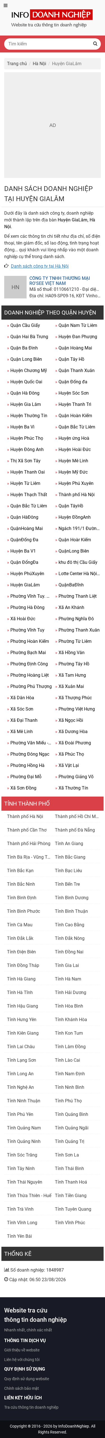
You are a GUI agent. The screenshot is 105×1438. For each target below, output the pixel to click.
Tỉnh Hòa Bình (69, 1006)
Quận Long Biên (24, 359)
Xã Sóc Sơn (20, 709)
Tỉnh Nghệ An (20, 1087)
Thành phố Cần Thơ (26, 830)
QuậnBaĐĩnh (69, 585)
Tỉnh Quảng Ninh (24, 1141)
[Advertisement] (52, 125)
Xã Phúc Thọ (69, 754)
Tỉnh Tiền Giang (71, 1195)
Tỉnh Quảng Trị (69, 1141)
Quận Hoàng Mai (73, 348)
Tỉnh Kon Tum (69, 1033)
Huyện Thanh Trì (73, 404)
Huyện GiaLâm (23, 585)
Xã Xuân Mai (69, 686)
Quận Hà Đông (23, 393)
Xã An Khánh (69, 607)
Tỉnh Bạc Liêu (68, 870)
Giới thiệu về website (21, 1350)
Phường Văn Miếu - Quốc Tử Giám (29, 743)
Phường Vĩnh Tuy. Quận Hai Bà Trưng (29, 596)
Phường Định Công (27, 664)
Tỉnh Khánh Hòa (71, 1019)
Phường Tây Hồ (72, 664)
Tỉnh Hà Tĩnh (20, 992)
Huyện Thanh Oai (26, 472)
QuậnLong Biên (72, 551)
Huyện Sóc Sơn (72, 393)
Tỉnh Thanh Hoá (71, 1182)
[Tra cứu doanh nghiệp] (52, 17)
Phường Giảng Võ (74, 776)
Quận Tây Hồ (69, 359)
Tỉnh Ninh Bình (69, 1087)
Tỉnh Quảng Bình (71, 1114)
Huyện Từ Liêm (23, 483)
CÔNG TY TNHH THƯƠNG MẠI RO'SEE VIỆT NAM (59, 281)
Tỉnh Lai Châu (21, 1046)
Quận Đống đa (71, 381)
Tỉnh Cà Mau (19, 924)
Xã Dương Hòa (71, 731)
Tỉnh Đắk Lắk (20, 938)
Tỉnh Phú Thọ (68, 1100)
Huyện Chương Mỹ (27, 370)
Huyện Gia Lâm (24, 404)
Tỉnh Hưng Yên (21, 1019)
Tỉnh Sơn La (67, 1155)
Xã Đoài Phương (73, 743)
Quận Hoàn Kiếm (73, 415)
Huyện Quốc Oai (24, 381)
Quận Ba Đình (22, 348)
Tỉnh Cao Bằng (69, 924)
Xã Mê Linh (20, 731)
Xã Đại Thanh (22, 720)
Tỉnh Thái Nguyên (24, 1182)
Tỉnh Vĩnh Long (22, 1222)
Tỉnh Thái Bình (69, 1168)
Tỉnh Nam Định (70, 1073)
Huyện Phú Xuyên (74, 483)
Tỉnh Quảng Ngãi (71, 1128)
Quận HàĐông (22, 517)
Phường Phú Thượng (29, 686)
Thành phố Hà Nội (75, 494)
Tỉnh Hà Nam (68, 979)
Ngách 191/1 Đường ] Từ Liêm (78, 528)
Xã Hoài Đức (21, 618)
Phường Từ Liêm (73, 641)
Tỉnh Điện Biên (21, 952)
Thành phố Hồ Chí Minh (78, 816)
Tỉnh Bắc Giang (70, 857)
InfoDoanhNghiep (73, 1426)
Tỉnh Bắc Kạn (20, 870)
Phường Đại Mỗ (24, 776)
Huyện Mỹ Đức (71, 472)
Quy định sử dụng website (26, 1379)
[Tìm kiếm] (95, 44)
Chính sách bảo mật (21, 1388)
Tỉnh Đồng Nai (69, 952)
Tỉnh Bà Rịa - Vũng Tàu (29, 857)
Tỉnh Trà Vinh (20, 1209)
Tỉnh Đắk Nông (70, 938)
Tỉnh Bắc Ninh (21, 884)
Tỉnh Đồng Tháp (23, 965)
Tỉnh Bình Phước (23, 911)
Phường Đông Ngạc (28, 754)
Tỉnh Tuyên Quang (73, 1209)
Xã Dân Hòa (20, 697)
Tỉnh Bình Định (21, 897)
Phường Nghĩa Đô (74, 618)
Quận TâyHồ (69, 506)
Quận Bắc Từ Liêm (75, 427)
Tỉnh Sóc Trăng (22, 1155)
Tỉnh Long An (20, 1073)
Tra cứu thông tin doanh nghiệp (31, 1407)
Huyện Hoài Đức (73, 449)
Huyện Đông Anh (25, 449)
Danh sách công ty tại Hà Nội (40, 266)
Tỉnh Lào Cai (67, 1060)
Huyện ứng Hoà (72, 438)
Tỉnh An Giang (69, 843)
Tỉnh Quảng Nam (24, 1128)
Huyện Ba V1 (21, 551)
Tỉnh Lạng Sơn (21, 1060)
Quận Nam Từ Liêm (76, 325)
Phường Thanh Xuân (77, 630)
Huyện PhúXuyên (25, 573)
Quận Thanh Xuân (75, 370)
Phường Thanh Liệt (76, 596)
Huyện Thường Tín (27, 415)
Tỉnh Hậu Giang (22, 1006)
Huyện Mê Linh (71, 460)
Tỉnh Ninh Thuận (23, 1100)
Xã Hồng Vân (70, 652)
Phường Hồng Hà (26, 765)
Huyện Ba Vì (20, 427)
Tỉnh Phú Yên (20, 1114)
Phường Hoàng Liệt (28, 675)
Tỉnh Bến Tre (67, 884)
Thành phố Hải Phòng (28, 843)
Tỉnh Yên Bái (19, 1236)
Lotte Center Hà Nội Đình (78, 573)
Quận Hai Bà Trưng (27, 336)
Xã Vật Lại (67, 765)
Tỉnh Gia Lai (67, 965)
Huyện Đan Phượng (76, 336)
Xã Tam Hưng (70, 675)
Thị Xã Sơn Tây (24, 460)
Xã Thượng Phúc (73, 697)
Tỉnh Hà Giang (21, 979)
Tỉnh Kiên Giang (23, 1033)
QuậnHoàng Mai (25, 528)
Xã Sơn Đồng (21, 788)
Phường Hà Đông (26, 607)
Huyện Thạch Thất (27, 494)
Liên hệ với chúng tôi (21, 1360)
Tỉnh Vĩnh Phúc (70, 1222)
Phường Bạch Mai (26, 652)
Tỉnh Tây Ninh (21, 1168)
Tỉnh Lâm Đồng (70, 1046)
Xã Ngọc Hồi (69, 720)
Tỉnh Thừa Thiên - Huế (29, 1195)
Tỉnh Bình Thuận (71, 911)
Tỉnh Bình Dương (71, 897)
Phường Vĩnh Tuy (26, 630)
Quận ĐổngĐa (22, 562)
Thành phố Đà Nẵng (75, 830)
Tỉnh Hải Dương (70, 992)
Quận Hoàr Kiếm (73, 539)
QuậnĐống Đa (22, 539)
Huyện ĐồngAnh (73, 517)
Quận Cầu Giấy (23, 325)
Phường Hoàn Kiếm (28, 641)
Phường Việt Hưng (75, 709)
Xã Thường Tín (71, 788)
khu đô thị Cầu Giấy (76, 562)
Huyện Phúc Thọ (25, 438)
